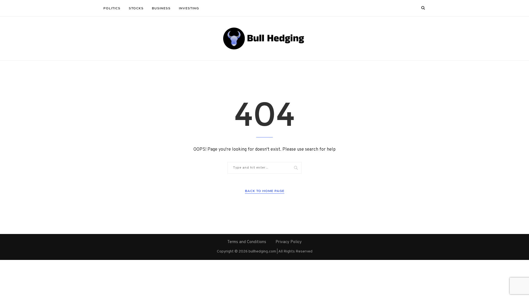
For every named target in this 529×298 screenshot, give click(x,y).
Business (161, 8)
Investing (189, 8)
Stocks (136, 8)
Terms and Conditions (246, 242)
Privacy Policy (289, 242)
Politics (111, 8)
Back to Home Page (264, 191)
